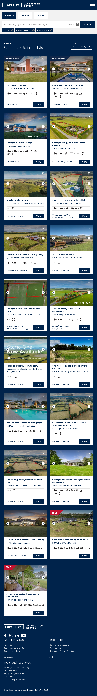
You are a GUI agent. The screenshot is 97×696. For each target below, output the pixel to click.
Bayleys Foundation (12, 651)
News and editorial (12, 671)
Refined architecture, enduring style (24, 423)
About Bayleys (10, 645)
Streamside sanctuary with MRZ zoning (25, 540)
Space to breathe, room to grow (22, 366)
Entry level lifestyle (16, 85)
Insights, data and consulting (16, 668)
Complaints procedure (59, 645)
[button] (8, 30)
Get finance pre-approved (15, 679)
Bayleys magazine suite (14, 674)
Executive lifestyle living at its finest (70, 540)
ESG (51, 654)
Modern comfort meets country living (24, 254)
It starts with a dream (63, 254)
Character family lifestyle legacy (68, 85)
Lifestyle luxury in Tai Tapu (19, 142)
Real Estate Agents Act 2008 (62, 651)
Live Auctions (9, 677)
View (38, 104)
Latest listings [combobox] (80, 47)
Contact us (8, 657)
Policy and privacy (57, 648)
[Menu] (91, 5)
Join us (7, 654)
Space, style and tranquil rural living (69, 200)
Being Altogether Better (14, 648)
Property (9, 15)
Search (87, 24)
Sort (74, 43)
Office (41, 15)
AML (51, 657)
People (25, 15)
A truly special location (17, 200)
